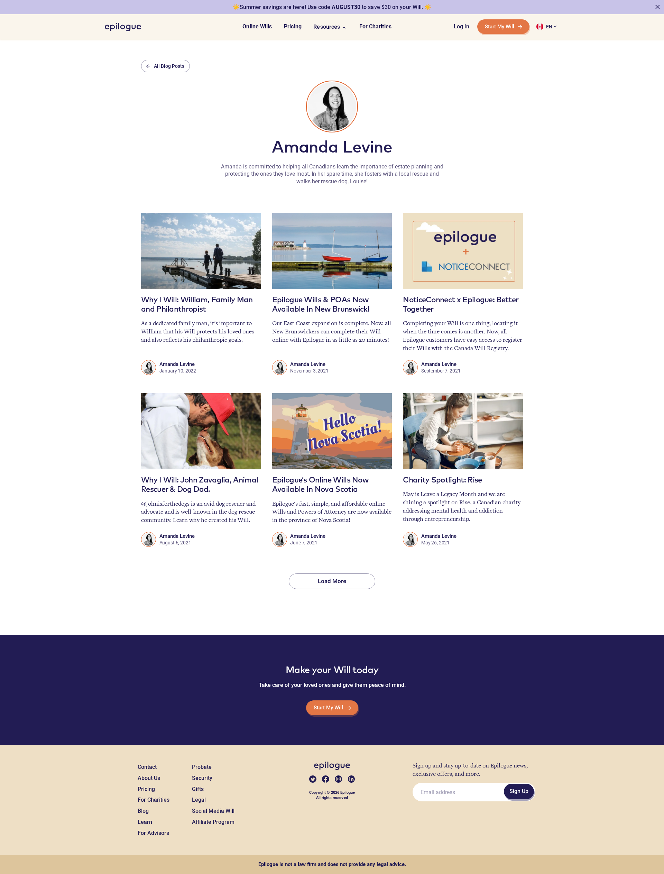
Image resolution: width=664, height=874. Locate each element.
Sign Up (518, 791)
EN (549, 26)
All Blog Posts (169, 66)
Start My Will (499, 27)
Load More (332, 581)
